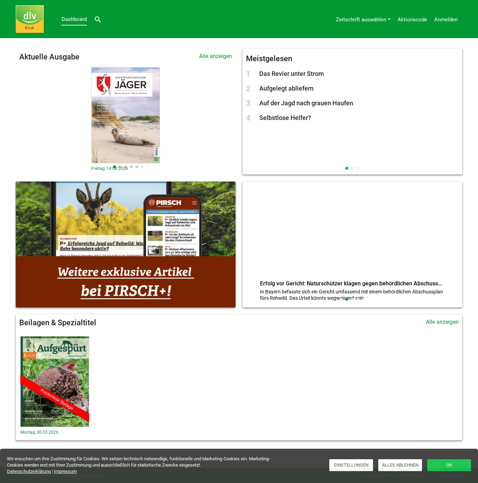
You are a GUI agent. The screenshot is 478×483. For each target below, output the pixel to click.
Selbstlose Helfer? (285, 117)
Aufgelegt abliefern (286, 88)
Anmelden (446, 19)
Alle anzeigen (215, 56)
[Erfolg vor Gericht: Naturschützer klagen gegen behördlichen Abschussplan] (352, 232)
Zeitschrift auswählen (361, 19)
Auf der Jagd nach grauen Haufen (306, 103)
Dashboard (74, 19)
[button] (114, 166)
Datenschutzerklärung (29, 471)
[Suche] (98, 19)
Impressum (65, 471)
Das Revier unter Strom (291, 73)
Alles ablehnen (400, 465)
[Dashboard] (29, 19)
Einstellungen (351, 465)
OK (449, 465)
